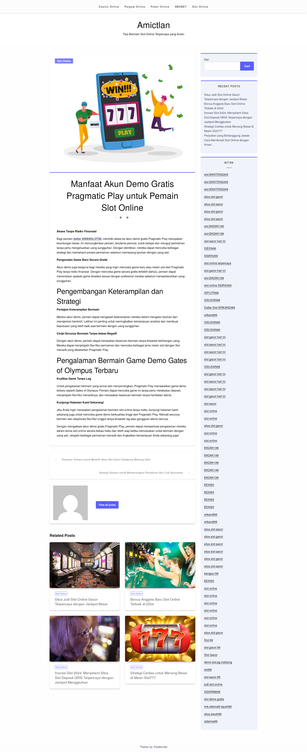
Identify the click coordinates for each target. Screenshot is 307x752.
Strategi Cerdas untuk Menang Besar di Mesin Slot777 (158, 675)
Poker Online (160, 6)
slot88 (208, 669)
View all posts (107, 504)
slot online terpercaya (217, 263)
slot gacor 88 (212, 647)
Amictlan (153, 24)
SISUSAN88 (212, 300)
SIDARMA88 (212, 692)
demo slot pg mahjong (218, 662)
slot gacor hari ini (215, 241)
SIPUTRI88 (211, 293)
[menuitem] (109, 6)
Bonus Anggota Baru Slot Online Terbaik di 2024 (155, 601)
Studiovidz (160, 747)
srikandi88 (210, 315)
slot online (210, 411)
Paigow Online (135, 6)
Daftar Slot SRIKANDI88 (219, 307)
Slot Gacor (210, 655)
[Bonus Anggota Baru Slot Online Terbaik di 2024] (160, 565)
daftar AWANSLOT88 (87, 239)
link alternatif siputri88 (218, 706)
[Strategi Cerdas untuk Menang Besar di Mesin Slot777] (160, 639)
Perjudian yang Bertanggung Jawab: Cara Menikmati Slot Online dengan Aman (227, 140)
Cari (206, 59)
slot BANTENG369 (216, 174)
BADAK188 (211, 448)
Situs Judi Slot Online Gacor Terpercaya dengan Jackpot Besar (81, 601)
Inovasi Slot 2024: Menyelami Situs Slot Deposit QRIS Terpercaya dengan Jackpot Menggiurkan (84, 677)
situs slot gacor (213, 197)
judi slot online (213, 684)
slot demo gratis (214, 699)
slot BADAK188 (214, 226)
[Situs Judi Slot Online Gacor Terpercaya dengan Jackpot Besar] (85, 565)
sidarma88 (210, 721)
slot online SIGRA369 (217, 285)
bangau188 (211, 573)
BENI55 (209, 485)
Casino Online (109, 6)
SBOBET (181, 6)
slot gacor (210, 403)
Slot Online (200, 6)
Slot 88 (208, 640)
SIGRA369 (211, 256)
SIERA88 (210, 248)
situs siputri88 (213, 714)
